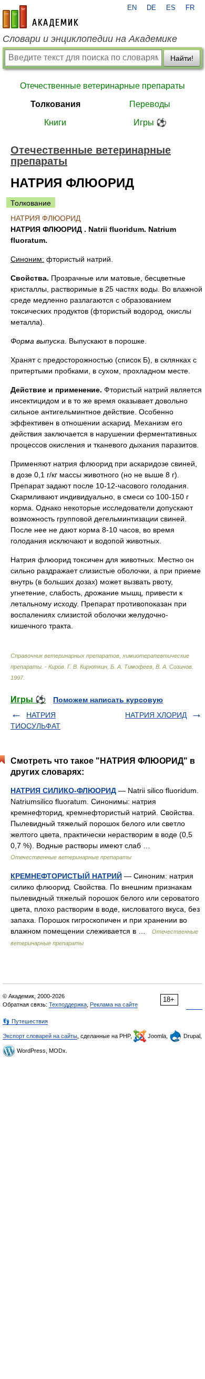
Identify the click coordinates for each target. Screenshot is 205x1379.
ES (171, 8)
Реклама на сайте (114, 1004)
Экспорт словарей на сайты (40, 1036)
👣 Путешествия (25, 1021)
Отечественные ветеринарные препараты (102, 85)
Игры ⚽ (150, 122)
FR (190, 8)
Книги (55, 122)
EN (132, 8)
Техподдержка (68, 1004)
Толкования (55, 104)
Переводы (149, 104)
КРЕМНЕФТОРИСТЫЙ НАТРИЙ (66, 876)
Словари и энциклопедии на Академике (90, 39)
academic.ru (40, 16)
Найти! (181, 58)
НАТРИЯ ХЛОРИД (156, 715)
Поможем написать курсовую (108, 700)
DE (151, 8)
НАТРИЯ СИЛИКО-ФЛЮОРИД (63, 790)
